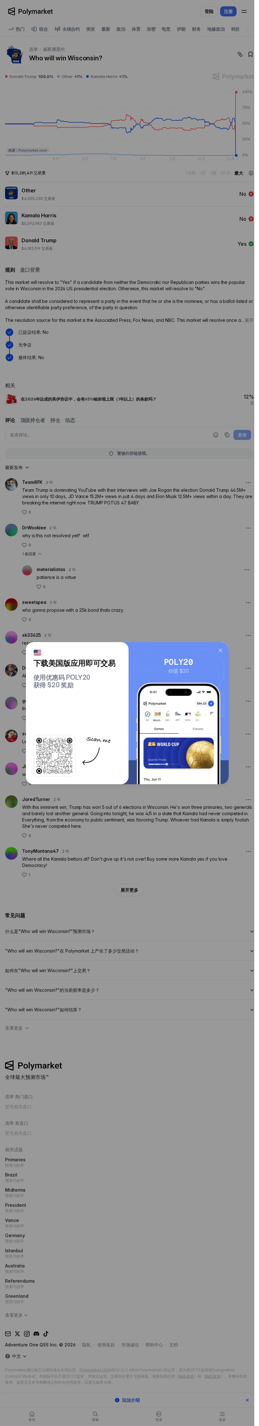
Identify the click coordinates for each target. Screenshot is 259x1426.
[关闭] (220, 650)
